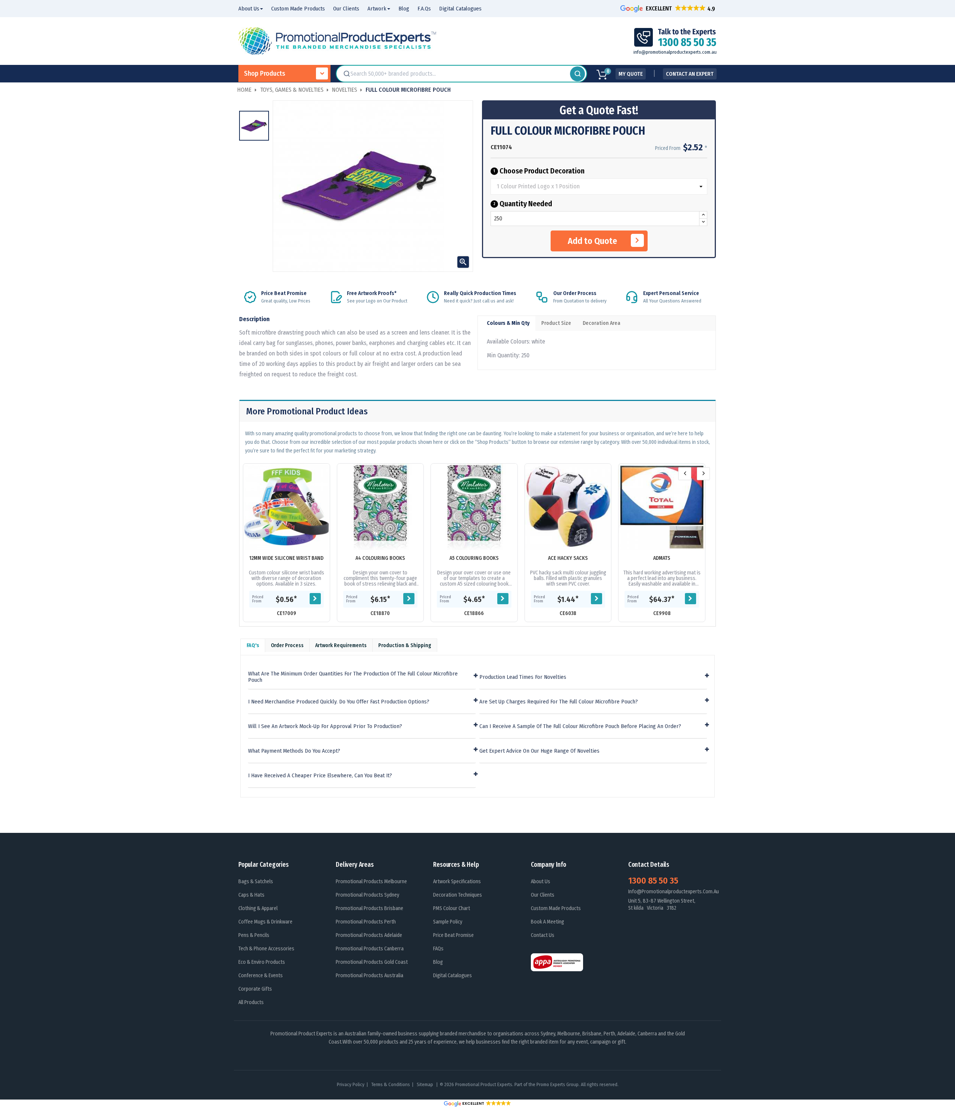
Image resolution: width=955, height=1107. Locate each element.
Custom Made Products (556, 908)
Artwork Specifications (457, 881)
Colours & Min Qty (508, 323)
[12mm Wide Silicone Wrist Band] (286, 507)
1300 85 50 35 (653, 880)
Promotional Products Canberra (370, 949)
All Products (251, 1002)
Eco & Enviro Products (261, 962)
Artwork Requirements (341, 645)
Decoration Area (601, 323)
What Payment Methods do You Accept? (294, 751)
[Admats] (662, 507)
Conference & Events (260, 975)
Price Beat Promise (453, 935)
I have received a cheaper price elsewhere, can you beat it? (320, 775)
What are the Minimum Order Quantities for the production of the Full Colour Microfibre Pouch (353, 677)
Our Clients (542, 895)
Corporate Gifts (255, 989)
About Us (540, 881)
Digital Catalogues (452, 975)
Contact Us (542, 935)
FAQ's (253, 645)
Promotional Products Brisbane (369, 908)
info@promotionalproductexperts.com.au (675, 52)
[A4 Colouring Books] (380, 507)
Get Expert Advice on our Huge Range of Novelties (539, 751)
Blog (438, 962)
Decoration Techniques (457, 895)
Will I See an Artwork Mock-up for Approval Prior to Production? (325, 726)
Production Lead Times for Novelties (522, 677)
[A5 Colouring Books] (474, 507)
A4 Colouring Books (380, 558)
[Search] (577, 73)
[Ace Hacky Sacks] (568, 507)
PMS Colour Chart (451, 908)
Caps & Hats (251, 895)
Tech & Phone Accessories (266, 949)
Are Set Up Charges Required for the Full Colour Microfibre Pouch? (558, 702)
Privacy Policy (350, 1084)
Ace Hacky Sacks (568, 558)
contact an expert (690, 73)
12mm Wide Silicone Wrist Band (286, 558)
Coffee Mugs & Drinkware (265, 922)
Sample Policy (447, 922)
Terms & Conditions (390, 1084)
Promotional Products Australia (369, 975)
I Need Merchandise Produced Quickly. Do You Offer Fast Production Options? (338, 702)
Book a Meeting (547, 922)
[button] (668, 8)
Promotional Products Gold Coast (372, 962)
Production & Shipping (404, 645)
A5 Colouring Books (474, 558)
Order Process (287, 645)
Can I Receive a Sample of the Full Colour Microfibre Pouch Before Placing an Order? (580, 726)
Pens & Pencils (253, 935)
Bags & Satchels (255, 881)
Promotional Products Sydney (367, 895)
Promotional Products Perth (366, 922)
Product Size (556, 323)
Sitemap (425, 1084)
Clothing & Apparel (258, 908)
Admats (661, 558)
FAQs (438, 949)
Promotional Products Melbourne (371, 881)
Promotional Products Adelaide (369, 935)
